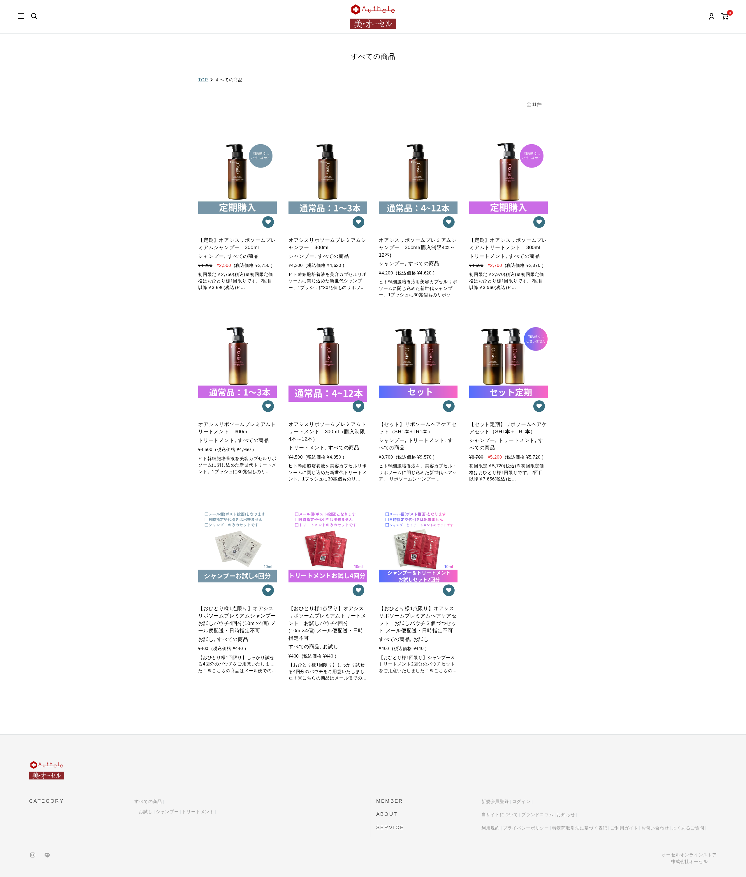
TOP (203, 79)
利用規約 (490, 827)
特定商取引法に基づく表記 (580, 827)
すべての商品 (148, 801)
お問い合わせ (655, 827)
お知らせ (566, 814)
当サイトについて (499, 814)
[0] (725, 17)
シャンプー (167, 811)
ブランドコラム (537, 814)
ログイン (521, 801)
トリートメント (198, 811)
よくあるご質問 (688, 827)
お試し (145, 811)
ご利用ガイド (624, 827)
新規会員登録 (495, 801)
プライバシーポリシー (526, 827)
